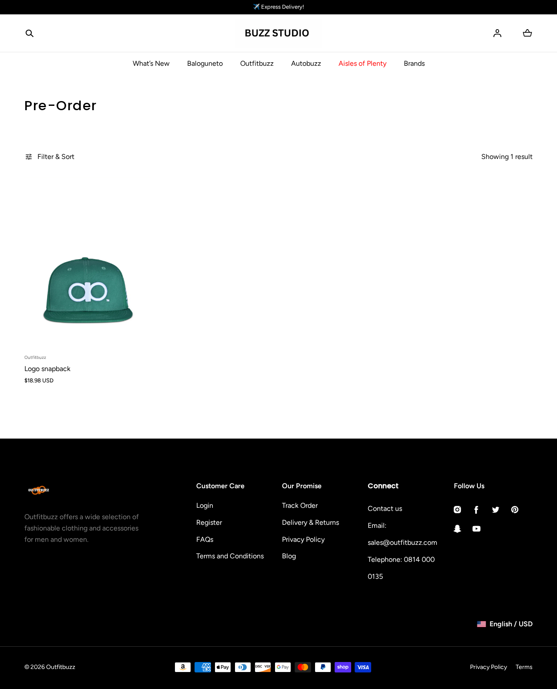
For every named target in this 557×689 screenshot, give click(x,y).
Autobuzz (306, 63)
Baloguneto (205, 63)
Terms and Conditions (230, 556)
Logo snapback (47, 369)
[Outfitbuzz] (278, 33)
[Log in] (497, 33)
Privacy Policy (303, 539)
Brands (414, 63)
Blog (289, 556)
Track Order (300, 505)
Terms (524, 667)
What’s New (151, 63)
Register (209, 522)
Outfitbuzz (257, 63)
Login (204, 505)
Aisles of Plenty (362, 63)
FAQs (204, 539)
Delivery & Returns (310, 522)
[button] (29, 33)
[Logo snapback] (87, 263)
